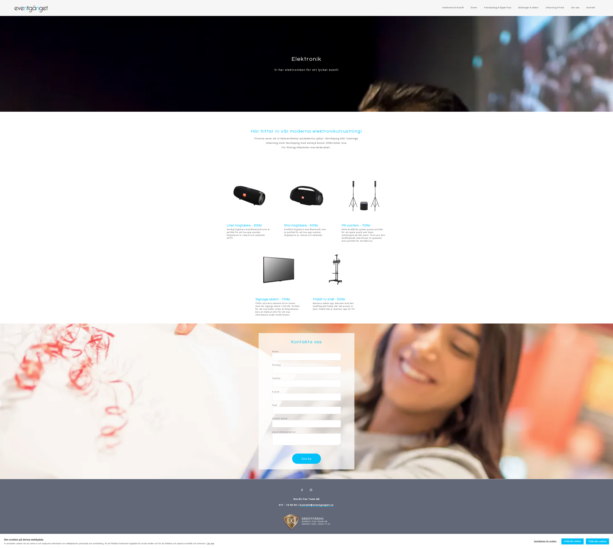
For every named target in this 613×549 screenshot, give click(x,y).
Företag (276, 365)
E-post (275, 391)
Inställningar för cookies (545, 541)
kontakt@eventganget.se (316, 504)
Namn (275, 351)
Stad (274, 405)
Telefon (276, 378)
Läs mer (210, 543)
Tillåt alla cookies (597, 541)
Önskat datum (280, 418)
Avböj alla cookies (572, 541)
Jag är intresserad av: (284, 432)
